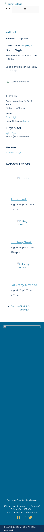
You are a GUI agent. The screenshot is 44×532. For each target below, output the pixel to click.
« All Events (11, 32)
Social (26, 121)
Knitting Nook (21, 242)
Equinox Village (13, 152)
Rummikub (19, 199)
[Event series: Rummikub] (20, 209)
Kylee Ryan (11, 133)
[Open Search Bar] (8, 9)
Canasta (15, 306)
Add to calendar (20, 81)
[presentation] (24, 181)
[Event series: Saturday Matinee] (20, 295)
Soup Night (11, 117)
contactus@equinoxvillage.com (22, 512)
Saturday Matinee (24, 285)
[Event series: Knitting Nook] (20, 252)
